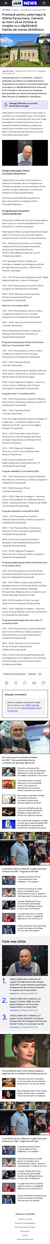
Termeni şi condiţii (25, 1219)
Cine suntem (25, 1231)
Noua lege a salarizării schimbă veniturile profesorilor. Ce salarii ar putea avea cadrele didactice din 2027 (25, 799)
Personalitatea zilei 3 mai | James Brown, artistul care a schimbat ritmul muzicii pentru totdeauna (25, 1094)
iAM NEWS (6, 10)
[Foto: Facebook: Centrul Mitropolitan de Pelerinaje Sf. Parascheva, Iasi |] (45, 62)
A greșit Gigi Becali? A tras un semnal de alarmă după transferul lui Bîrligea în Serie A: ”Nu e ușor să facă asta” (25, 905)
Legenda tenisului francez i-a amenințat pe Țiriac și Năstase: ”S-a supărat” (25, 880)
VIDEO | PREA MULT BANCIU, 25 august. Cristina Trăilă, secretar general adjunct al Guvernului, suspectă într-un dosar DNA (25, 1005)
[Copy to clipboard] (43, 682)
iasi (39, 674)
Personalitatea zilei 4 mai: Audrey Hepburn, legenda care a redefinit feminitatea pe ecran (25, 1054)
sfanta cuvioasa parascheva (14, 674)
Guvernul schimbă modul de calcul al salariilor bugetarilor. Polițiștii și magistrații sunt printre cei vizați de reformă (25, 812)
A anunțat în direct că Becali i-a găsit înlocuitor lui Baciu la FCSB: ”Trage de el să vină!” (25, 852)
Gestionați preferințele (25, 1239)
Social (15, 10)
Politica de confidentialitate (25, 1223)
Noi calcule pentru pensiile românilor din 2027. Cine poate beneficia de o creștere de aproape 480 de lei (25, 742)
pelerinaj (32, 674)
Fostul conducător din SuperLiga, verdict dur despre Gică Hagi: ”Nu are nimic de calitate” (25, 929)
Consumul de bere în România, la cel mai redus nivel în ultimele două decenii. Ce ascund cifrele (25, 1082)
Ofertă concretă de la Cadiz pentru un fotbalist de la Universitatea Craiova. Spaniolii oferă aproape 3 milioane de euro (25, 892)
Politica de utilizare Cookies (25, 1227)
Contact (25, 1235)
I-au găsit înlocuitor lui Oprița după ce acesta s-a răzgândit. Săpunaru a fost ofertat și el (25, 917)
